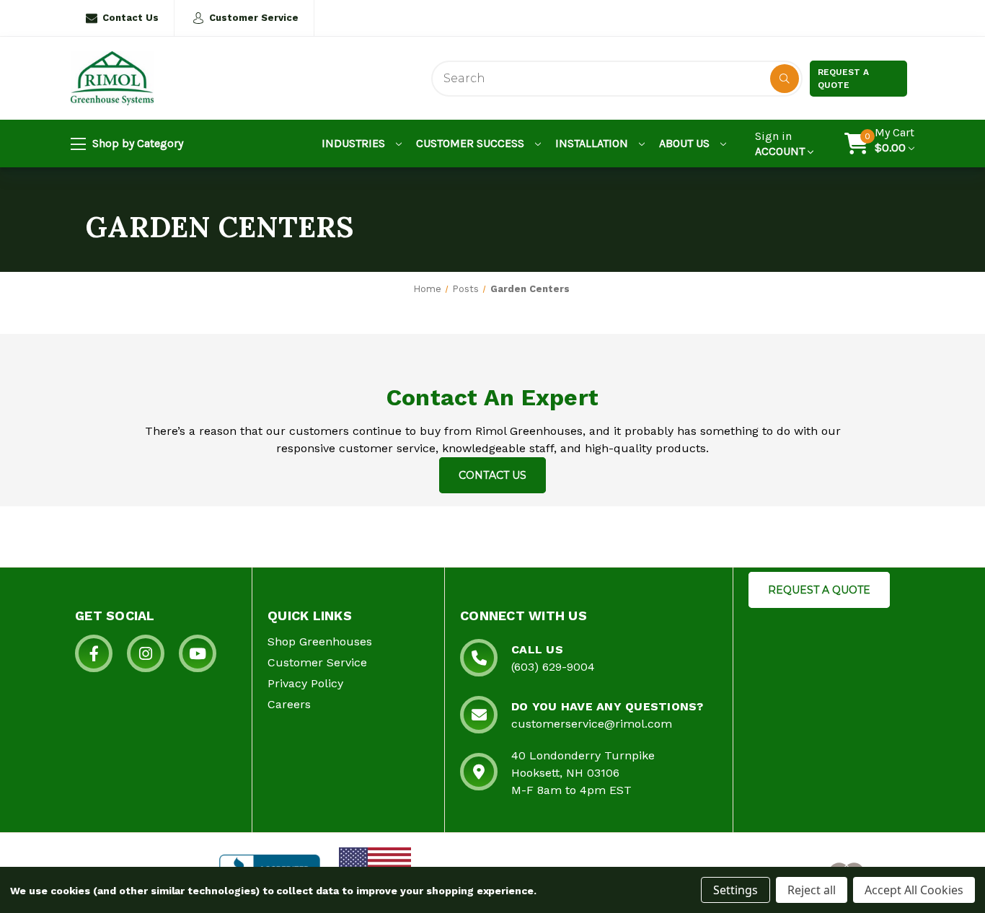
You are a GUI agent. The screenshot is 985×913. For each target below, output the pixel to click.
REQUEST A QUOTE (819, 589)
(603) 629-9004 (553, 667)
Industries (355, 143)
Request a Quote (843, 78)
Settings (735, 890)
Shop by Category (136, 143)
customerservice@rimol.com (591, 724)
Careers (289, 704)
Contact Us (130, 17)
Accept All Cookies (914, 890)
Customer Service (254, 17)
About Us (685, 143)
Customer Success (471, 143)
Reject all (811, 890)
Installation (593, 143)
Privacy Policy (305, 683)
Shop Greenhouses (320, 641)
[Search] (784, 78)
